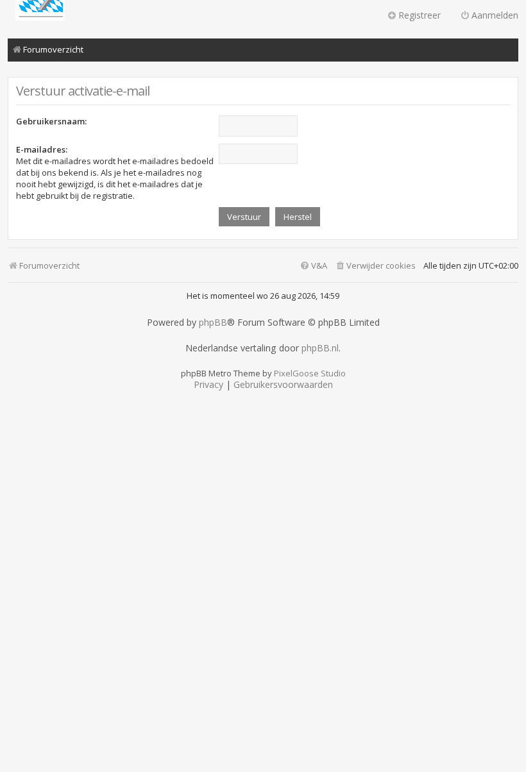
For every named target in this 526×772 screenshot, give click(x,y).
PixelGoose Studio (310, 373)
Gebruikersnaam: (51, 121)
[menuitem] (375, 265)
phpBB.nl (320, 348)
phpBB (213, 322)
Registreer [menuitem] (419, 15)
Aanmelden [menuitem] (494, 15)
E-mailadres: (41, 149)
